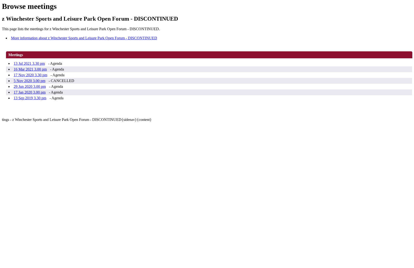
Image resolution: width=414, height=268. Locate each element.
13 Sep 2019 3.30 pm (30, 98)
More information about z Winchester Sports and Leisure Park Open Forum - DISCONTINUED (84, 38)
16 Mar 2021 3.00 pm (30, 69)
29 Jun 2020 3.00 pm (30, 86)
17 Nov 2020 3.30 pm (30, 75)
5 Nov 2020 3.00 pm (29, 81)
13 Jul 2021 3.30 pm (29, 63)
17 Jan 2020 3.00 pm (30, 92)
